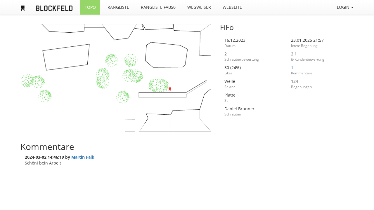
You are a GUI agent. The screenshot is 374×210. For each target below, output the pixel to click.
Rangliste (118, 7)
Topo (90, 7)
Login (344, 7)
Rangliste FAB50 (158, 7)
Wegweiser (199, 7)
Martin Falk (82, 157)
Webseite (232, 7)
